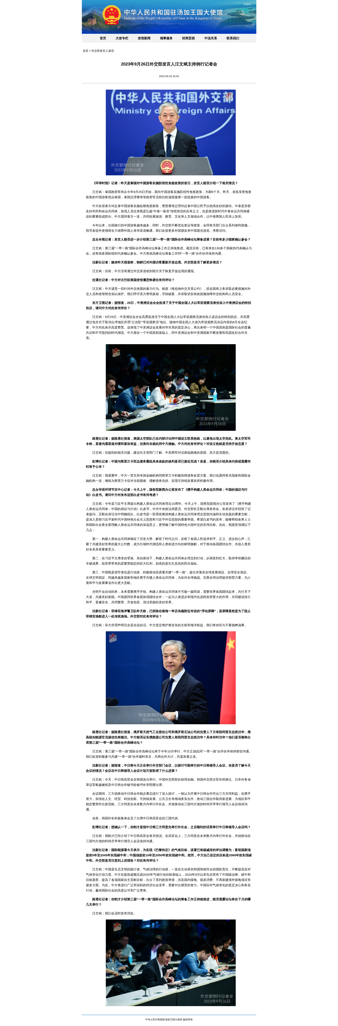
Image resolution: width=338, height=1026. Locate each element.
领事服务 (166, 38)
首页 (103, 38)
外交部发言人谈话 (102, 50)
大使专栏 (122, 38)
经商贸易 (188, 38)
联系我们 (233, 38)
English (247, 4)
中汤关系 (210, 38)
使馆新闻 (144, 38)
